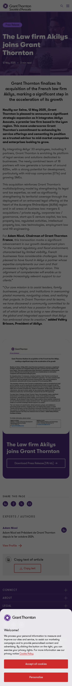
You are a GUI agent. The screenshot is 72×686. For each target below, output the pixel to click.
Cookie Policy (26, 653)
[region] (36, 647)
